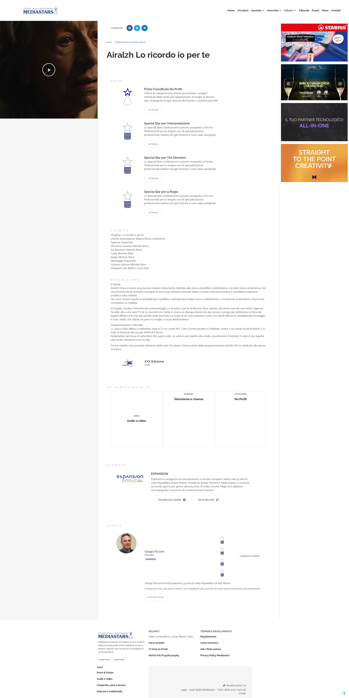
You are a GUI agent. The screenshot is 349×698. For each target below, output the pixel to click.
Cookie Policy (119, 660)
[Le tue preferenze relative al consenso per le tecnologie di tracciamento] (344, 693)
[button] (258, 10)
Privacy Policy (104, 660)
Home (109, 42)
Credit (242, 693)
